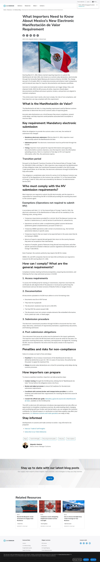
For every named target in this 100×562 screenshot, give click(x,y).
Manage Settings (77, 559)
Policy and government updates (49, 438)
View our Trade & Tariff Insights (35, 428)
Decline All (93, 559)
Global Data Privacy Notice (64, 554)
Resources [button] (27, 5)
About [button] (35, 5)
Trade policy (61, 438)
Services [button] (20, 5)
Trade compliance (71, 438)
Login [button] (88, 1)
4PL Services (44, 545)
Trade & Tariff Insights (34, 438)
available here (81, 6)
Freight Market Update (27, 548)
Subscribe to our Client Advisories (35, 432)
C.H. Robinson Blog (17, 9)
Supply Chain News (26, 550)
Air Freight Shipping (46, 548)
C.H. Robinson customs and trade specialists (44, 413)
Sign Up (50, 478)
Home (5, 9)
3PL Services (44, 543)
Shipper (25, 438)
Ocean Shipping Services (47, 550)
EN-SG (95, 1)
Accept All (86, 559)
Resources (9, 9)
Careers (24, 543)
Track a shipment (80, 1)
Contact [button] (42, 5)
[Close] (97, 5)
